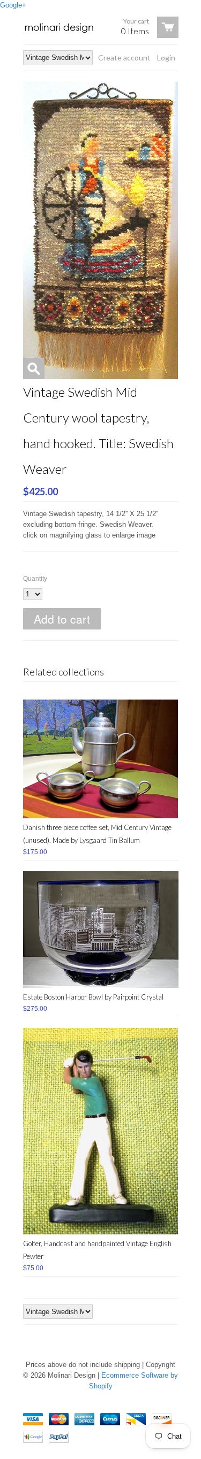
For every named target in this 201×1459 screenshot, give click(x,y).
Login (166, 57)
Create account (124, 57)
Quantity (35, 578)
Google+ (13, 5)
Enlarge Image (33, 368)
